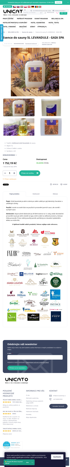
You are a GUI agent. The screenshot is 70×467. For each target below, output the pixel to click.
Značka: (47, 44)
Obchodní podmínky (32, 398)
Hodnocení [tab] (36, 194)
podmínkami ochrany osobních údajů (37, 362)
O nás (28, 395)
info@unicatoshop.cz (59, 396)
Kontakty (28, 414)
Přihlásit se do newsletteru (17, 368)
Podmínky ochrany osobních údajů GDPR (34, 402)
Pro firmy (8, 6)
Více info (58, 2)
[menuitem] (10, 19)
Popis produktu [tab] (14, 194)
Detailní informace (9, 155)
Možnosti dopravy (31, 409)
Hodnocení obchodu (32, 411)
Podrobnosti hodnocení (31, 43)
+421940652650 (57, 399)
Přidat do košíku (27, 173)
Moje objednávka (31, 417)
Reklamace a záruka (32, 406)
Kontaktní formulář (58, 406)
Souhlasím (57, 457)
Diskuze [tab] (55, 194)
